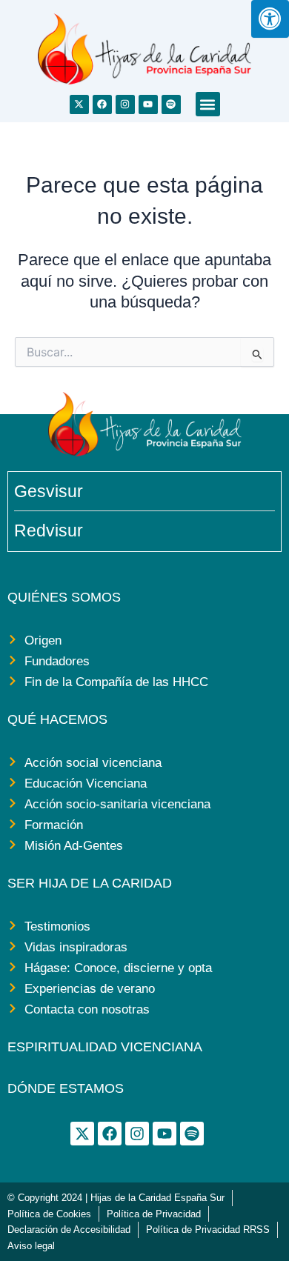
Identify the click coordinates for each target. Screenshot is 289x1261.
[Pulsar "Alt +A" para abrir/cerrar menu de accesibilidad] (270, 19)
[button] (208, 104)
